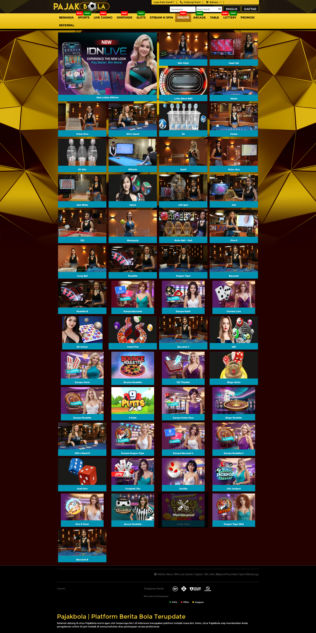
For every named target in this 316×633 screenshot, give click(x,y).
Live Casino (103, 17)
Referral (66, 25)
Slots (141, 17)
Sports (83, 17)
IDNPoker (124, 17)
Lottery (229, 17)
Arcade (199, 17)
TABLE (214, 17)
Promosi (248, 17)
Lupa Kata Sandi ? (164, 2)
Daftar (250, 9)
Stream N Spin (161, 17)
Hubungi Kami (192, 2)
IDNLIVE (183, 17)
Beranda (66, 17)
